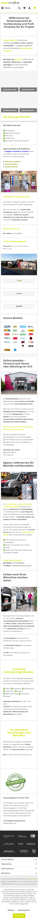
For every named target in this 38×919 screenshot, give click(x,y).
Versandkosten (33, 879)
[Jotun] (7, 349)
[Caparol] (22, 346)
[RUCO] (7, 330)
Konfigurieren (19, 916)
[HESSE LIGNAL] (15, 334)
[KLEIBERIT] (7, 338)
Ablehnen (11, 910)
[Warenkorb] (35, 8)
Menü (7, 8)
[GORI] (7, 326)
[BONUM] (30, 334)
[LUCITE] (22, 326)
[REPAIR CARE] (22, 334)
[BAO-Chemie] (15, 349)
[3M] (15, 338)
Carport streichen (11, 164)
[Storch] (7, 342)
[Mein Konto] (29, 8)
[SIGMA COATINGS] (30, 326)
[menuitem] (5, 8)
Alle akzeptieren (24, 910)
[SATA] (7, 334)
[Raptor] (30, 346)
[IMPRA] (15, 330)
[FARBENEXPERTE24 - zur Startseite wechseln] (10, 3)
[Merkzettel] (24, 8)
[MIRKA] (30, 330)
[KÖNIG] (30, 338)
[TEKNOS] (15, 342)
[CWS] (22, 342)
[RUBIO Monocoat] (22, 330)
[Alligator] (30, 342)
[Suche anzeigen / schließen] (19, 8)
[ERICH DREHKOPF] (22, 338)
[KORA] (15, 326)
